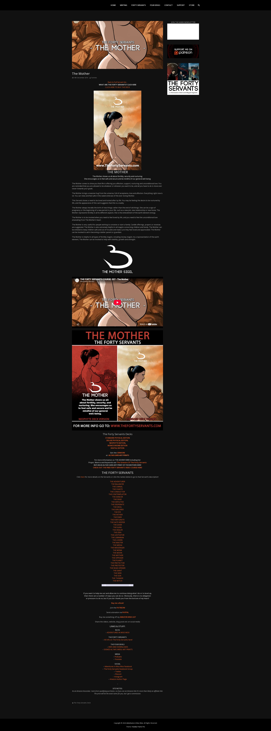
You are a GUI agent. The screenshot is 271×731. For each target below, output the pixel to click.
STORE (191, 5)
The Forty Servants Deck (82, 703)
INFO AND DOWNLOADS (118, 647)
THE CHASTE (117, 489)
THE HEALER (118, 530)
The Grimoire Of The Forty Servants (131, 462)
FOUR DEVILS (155, 5)
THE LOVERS (118, 540)
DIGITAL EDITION (117, 448)
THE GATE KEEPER (117, 522)
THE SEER (117, 573)
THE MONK (117, 550)
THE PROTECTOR (117, 563)
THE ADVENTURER (117, 481)
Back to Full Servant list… (117, 82)
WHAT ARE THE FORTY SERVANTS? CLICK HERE (117, 85)
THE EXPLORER (117, 509)
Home (113, 5)
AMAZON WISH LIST (128, 617)
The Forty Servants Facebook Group (118, 669)
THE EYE (117, 512)
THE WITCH (117, 581)
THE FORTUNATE (117, 520)
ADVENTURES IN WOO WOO (118, 632)
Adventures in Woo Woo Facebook (118, 666)
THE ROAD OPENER (117, 568)
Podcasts (118, 657)
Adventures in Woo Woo (134, 723)
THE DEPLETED (117, 502)
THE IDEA (117, 532)
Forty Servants (138, 5)
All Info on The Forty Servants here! (118, 640)
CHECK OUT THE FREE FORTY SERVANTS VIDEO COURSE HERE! (117, 467)
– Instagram (117, 676)
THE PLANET (117, 560)
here (83, 477)
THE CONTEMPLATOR (117, 494)
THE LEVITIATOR (117, 535)
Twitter (118, 671)
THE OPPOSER (117, 558)
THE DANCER (117, 497)
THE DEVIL (117, 507)
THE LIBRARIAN (117, 537)
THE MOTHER (117, 555)
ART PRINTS (124, 455)
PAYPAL (125, 612)
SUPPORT (181, 5)
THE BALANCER (117, 484)
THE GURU (117, 527)
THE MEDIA (117, 545)
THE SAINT (117, 570)
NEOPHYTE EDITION (117, 443)
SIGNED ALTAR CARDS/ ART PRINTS (118, 649)
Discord (118, 674)
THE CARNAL (117, 486)
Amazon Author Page (118, 679)
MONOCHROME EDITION (117, 445)
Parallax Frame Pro (138, 727)
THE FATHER (117, 514)
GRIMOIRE (121, 453)
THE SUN (117, 576)
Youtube (118, 659)
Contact (168, 5)
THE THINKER (117, 578)
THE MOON (117, 553)
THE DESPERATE (117, 504)
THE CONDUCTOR (117, 492)
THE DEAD (117, 499)
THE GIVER (117, 525)
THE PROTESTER (117, 565)
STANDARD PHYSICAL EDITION (117, 438)
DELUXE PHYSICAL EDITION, (117, 440)
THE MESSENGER (117, 548)
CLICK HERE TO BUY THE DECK (117, 87)
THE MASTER (117, 542)
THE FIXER (117, 517)
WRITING (123, 5)
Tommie (94, 78)
